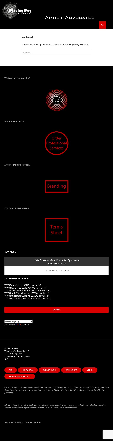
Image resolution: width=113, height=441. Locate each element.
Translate (26, 324)
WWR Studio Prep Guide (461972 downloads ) (25, 287)
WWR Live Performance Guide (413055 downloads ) (28, 298)
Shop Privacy (9, 422)
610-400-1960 (11, 348)
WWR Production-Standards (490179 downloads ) (27, 290)
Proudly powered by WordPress (29, 422)
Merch (90, 370)
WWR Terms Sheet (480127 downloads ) (22, 285)
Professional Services (19, 376)
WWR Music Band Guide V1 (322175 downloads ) (27, 295)
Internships (71, 370)
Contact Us (27, 370)
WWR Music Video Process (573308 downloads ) (26, 293)
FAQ (11, 370)
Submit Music (49, 370)
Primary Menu (109, 25)
